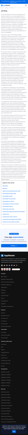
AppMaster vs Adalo (5, 371)
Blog (2, 347)
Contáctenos (4, 321)
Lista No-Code (4, 357)
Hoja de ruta (3, 355)
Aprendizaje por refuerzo (8, 201)
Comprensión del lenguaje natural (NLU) (12, 219)
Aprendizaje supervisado (8, 209)
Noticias (2, 349)
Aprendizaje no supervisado (9, 198)
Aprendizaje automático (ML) (9, 193)
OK (14, 431)
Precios (2, 298)
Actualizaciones (4, 300)
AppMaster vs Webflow (6, 374)
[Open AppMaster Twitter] (9, 265)
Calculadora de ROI (5, 352)
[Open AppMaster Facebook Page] (6, 265)
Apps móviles (4, 276)
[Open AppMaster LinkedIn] (11, 265)
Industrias (3, 292)
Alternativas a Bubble (5, 394)
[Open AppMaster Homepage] (14, 255)
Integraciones (4, 287)
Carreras (3, 312)
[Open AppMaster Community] (2, 265)
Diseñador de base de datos (7, 279)
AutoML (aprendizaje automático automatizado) (14, 211)
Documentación (4, 337)
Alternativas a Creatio (5, 400)
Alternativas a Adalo (5, 413)
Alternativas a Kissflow (6, 397)
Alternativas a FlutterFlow (6, 416)
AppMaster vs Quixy (5, 385)
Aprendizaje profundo (8, 206)
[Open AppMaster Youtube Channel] (14, 265)
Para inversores (4, 323)
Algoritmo (5, 188)
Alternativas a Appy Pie (6, 402)
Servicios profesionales (6, 326)
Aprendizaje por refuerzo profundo (11, 203)
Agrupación (5, 185)
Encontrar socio (4, 318)
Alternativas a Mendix (5, 408)
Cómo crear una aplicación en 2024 (8, 421)
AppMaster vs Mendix (5, 382)
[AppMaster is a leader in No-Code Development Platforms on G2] (2, 269)
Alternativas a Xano (5, 392)
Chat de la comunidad (5, 335)
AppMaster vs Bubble (5, 377)
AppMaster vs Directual (6, 380)
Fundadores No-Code (5, 360)
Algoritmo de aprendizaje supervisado (11, 191)
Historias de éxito (4, 295)
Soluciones (3, 290)
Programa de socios (5, 315)
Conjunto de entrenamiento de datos (11, 221)
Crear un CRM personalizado (7, 419)
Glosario (3, 366)
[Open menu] (26, 5)
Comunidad (3, 332)
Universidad (3, 344)
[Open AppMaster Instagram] (16, 265)
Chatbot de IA (6, 214)
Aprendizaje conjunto (8, 196)
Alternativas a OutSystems (6, 405)
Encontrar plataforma (5, 363)
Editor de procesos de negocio (7, 282)
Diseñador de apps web (6, 284)
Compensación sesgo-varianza (10, 216)
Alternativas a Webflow (6, 410)
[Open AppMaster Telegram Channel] (4, 265)
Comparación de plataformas (7, 306)
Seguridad (3, 303)
